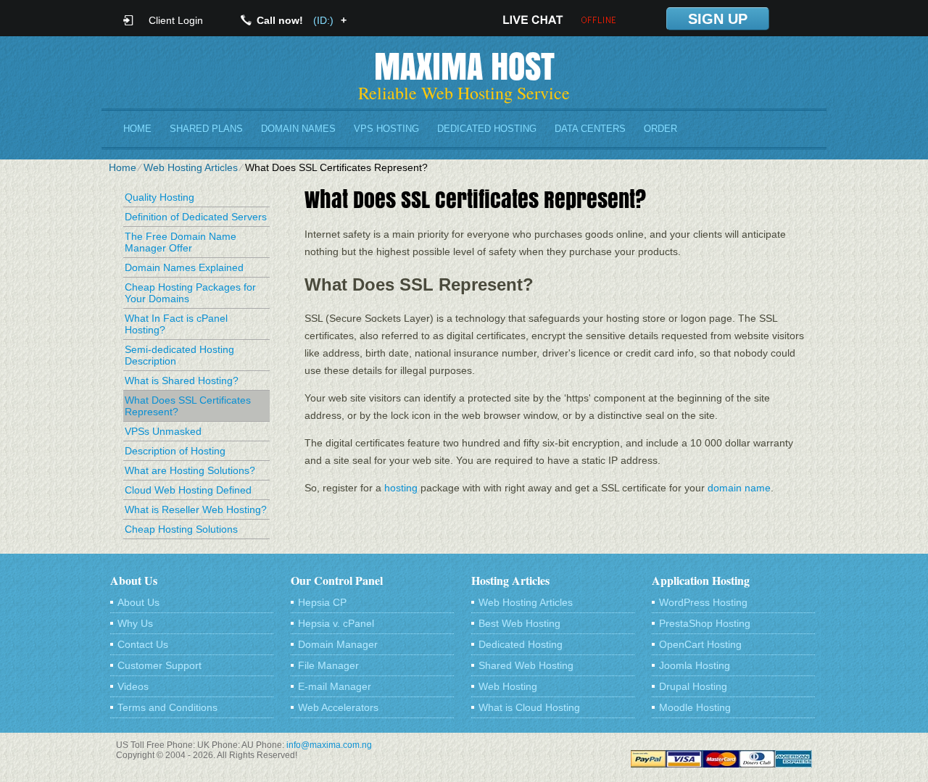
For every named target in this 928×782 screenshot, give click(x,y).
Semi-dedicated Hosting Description (179, 355)
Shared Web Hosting (525, 665)
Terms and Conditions (167, 707)
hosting (401, 488)
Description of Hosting (175, 451)
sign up (717, 19)
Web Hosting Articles (191, 167)
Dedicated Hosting (486, 128)
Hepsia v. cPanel (336, 623)
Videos (133, 686)
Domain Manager (338, 644)
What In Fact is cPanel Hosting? (176, 324)
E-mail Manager (334, 686)
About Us (138, 602)
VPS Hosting (386, 128)
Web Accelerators (338, 707)
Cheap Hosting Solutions (181, 529)
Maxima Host (464, 65)
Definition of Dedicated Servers (196, 216)
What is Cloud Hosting (529, 707)
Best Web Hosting (519, 623)
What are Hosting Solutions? (190, 470)
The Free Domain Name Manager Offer (180, 242)
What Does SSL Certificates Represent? (188, 405)
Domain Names (298, 128)
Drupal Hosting (693, 686)
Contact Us (142, 644)
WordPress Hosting (703, 602)
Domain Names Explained (184, 267)
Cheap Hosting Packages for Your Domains (190, 292)
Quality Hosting (159, 197)
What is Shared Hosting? (182, 380)
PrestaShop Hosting (704, 623)
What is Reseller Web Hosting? (196, 509)
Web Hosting (507, 686)
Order (660, 128)
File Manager (328, 665)
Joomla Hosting (694, 665)
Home (137, 128)
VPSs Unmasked (163, 431)
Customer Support (159, 665)
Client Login (176, 19)
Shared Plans (206, 128)
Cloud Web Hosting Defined (188, 490)
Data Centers (590, 128)
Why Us (135, 623)
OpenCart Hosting (700, 644)
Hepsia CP (322, 602)
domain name (739, 488)
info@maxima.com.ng (329, 745)
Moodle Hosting (695, 707)
